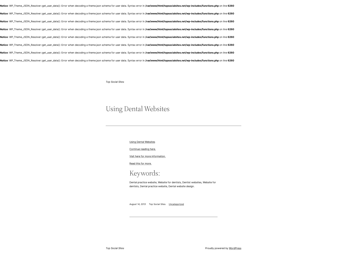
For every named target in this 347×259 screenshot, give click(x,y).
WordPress (235, 248)
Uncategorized (176, 204)
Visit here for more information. (147, 156)
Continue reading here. (142, 149)
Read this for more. (140, 163)
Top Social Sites (115, 81)
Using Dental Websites (142, 141)
